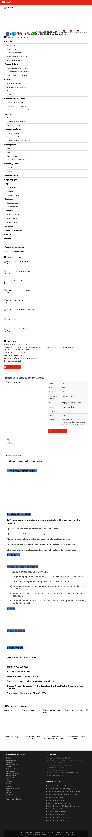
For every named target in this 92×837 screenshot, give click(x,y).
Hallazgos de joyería (13, 230)
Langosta (9, 226)
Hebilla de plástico (13, 215)
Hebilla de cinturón (13, 222)
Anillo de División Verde (55, 797)
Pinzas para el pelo (13, 195)
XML (73, 835)
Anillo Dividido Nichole (55, 786)
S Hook (9, 94)
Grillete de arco (12, 49)
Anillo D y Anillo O (12, 164)
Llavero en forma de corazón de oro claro (61, 817)
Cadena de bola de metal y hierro (24, 310)
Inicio (57, 32)
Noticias (51, 832)
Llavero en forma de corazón (57, 815)
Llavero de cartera (53, 806)
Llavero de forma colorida (56, 820)
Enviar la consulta (57, 431)
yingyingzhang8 (15, 361)
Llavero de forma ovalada (56, 809)
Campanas (9, 243)
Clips (7, 184)
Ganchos (8, 79)
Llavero (9, 148)
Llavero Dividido (19, 300)
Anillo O (9, 171)
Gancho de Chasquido (14, 83)
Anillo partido (10, 145)
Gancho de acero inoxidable (16, 91)
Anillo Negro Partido (54, 791)
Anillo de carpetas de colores (16, 106)
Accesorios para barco (14, 247)
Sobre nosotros (40, 832)
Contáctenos (69, 832)
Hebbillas (9, 211)
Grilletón (8, 114)
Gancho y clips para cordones (16, 87)
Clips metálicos (12, 191)
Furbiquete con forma (13, 125)
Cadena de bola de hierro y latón (17, 68)
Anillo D (9, 168)
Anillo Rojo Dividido (71, 794)
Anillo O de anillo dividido (22, 290)
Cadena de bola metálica (22, 281)
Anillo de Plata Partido (21, 262)
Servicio (59, 832)
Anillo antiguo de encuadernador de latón (78, 737)
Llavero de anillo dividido (22, 329)
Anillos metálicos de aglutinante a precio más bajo (35, 738)
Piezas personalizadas (14, 251)
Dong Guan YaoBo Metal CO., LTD (45, 835)
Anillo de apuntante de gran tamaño (18, 110)
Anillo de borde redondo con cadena (59, 803)
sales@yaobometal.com (54, 34)
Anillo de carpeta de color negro (57, 737)
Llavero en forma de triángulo (57, 812)
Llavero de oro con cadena (56, 800)
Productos (28, 832)
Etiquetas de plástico (13, 203)
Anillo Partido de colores (72, 791)
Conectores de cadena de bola (17, 75)
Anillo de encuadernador (15, 99)
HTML (69, 835)
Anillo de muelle (11, 175)
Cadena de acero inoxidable (16, 137)
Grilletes (8, 41)
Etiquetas (9, 199)
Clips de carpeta (12, 188)
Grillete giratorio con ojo (14, 53)
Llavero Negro (66, 789)
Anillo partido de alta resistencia (17, 160)
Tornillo (8, 239)
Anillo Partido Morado (55, 794)
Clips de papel (11, 179)
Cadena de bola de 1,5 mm (22, 271)
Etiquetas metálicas (13, 207)
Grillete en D (11, 45)
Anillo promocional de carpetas (14, 737)
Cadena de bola (11, 64)
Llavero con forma (12, 156)
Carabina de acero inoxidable (16, 121)
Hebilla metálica (12, 218)
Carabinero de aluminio (14, 118)
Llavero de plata (53, 789)
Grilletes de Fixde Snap (14, 60)
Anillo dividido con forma (71, 806)
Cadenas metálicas (13, 129)
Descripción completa (14, 456)
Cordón (8, 234)
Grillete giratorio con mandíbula (17, 56)
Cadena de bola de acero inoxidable (18, 72)
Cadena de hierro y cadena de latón (18, 141)
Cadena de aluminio (13, 133)
